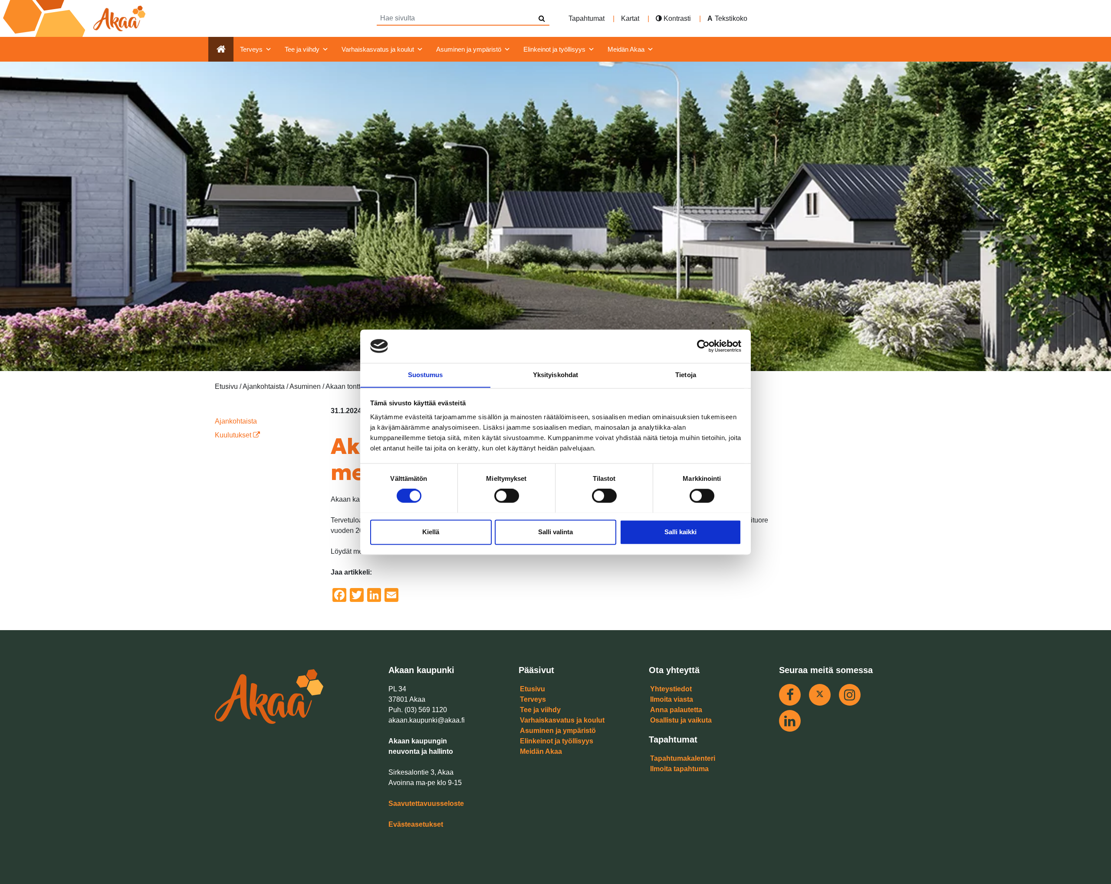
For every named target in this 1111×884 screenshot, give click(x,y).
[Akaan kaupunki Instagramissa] (850, 695)
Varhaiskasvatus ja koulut (378, 49)
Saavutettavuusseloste (426, 803)
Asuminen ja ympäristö (468, 49)
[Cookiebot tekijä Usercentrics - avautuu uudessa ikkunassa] (703, 345)
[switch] (506, 496)
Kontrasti (676, 18)
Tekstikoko (731, 18)
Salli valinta (555, 532)
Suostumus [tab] (425, 374)
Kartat (630, 18)
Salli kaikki (680, 532)
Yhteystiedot (671, 689)
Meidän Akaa (626, 49)
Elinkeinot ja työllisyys (554, 49)
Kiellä (430, 532)
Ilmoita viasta (671, 699)
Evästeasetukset (415, 824)
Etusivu (532, 689)
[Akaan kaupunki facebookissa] (790, 695)
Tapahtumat (587, 18)
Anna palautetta (676, 709)
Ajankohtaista (236, 421)
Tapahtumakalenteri (682, 758)
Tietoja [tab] (685, 374)
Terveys (251, 49)
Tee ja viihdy (302, 49)
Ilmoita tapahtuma (679, 768)
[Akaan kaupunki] (76, 18)
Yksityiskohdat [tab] (555, 374)
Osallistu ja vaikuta (681, 720)
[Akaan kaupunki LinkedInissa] (790, 721)
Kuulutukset (234, 435)
